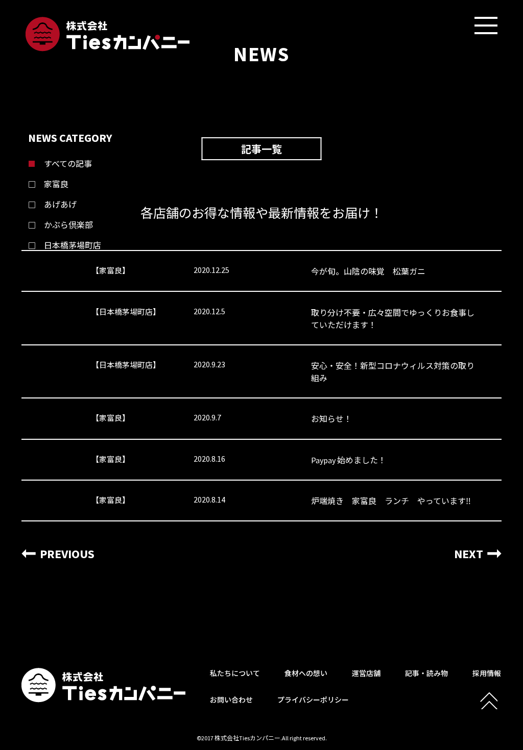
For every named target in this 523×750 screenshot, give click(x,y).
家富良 (56, 184)
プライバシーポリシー (313, 700)
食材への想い (305, 673)
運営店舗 (366, 673)
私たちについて (235, 673)
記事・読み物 (426, 673)
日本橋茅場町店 (72, 245)
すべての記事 (68, 164)
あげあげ (60, 204)
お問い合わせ (231, 700)
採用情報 (486, 673)
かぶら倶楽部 (68, 225)
